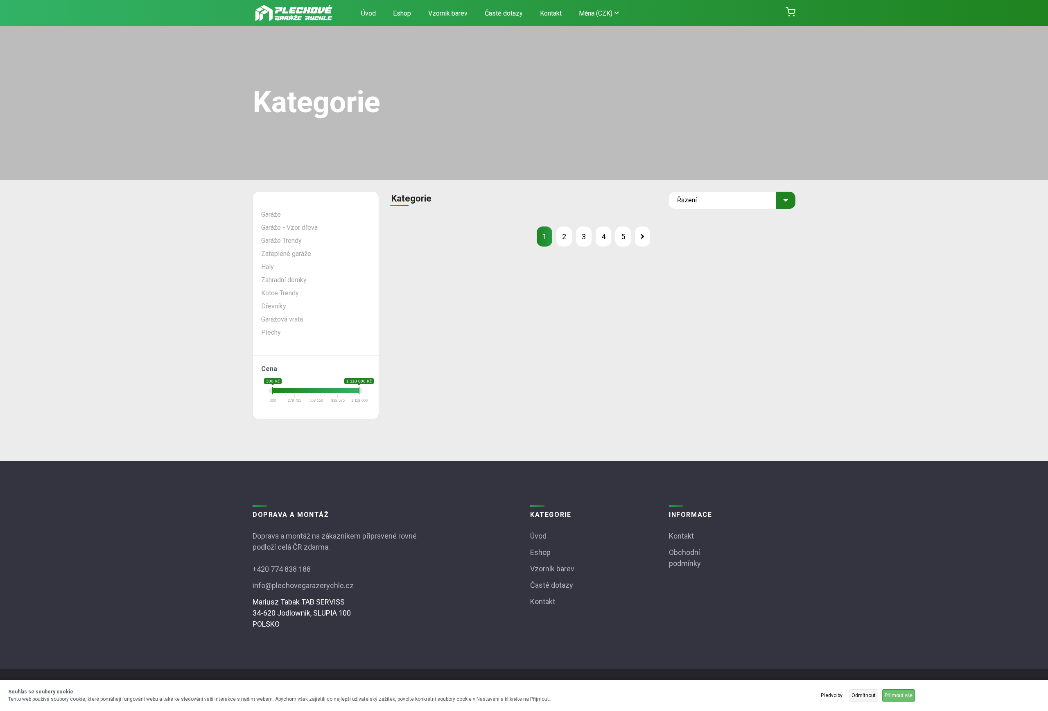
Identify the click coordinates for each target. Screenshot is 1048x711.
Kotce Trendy (280, 293)
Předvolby (831, 695)
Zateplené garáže (286, 254)
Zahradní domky (284, 280)
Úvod (368, 13)
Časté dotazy (504, 13)
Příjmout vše (898, 695)
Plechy (271, 332)
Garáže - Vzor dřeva (289, 227)
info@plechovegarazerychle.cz (303, 585)
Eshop (402, 13)
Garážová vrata (282, 319)
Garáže (271, 214)
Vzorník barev (448, 13)
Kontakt (551, 13)
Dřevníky (273, 306)
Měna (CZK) (595, 13)
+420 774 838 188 (282, 569)
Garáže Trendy (281, 241)
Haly (267, 267)
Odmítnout (864, 695)
